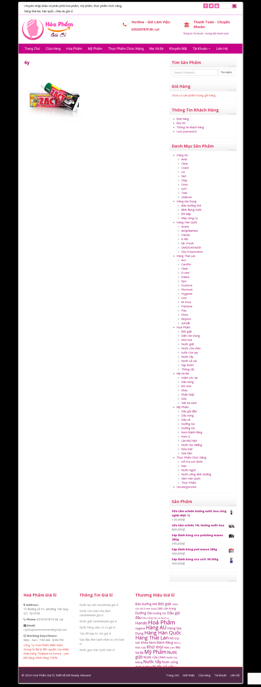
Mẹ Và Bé (156, 49)
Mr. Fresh (187, 243)
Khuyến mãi (178, 49)
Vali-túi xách (189, 403)
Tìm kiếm (226, 72)
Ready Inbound (81, 675)
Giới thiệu (189, 675)
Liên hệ (222, 49)
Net (183, 176)
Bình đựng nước (191, 210)
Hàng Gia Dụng (186, 201)
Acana (185, 226)
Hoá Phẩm (183, 327)
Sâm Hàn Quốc (191, 478)
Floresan (187, 289)
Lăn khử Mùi (189, 440)
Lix (183, 172)
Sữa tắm (186, 453)
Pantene (186, 306)
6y (26, 62)
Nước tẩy (187, 356)
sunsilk (185, 323)
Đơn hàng (183, 119)
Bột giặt (186, 331)
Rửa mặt (187, 449)
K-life (184, 239)
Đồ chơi (186, 386)
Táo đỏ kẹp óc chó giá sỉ (95, 633)
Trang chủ (32, 49)
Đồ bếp (186, 214)
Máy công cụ (189, 218)
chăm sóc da (189, 377)
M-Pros (186, 302)
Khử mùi (186, 340)
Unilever (186, 197)
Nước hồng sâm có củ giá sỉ (97, 627)
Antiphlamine (189, 230)
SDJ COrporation (192, 251)
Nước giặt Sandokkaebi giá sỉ (98, 621)
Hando (185, 235)
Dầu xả (185, 419)
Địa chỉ (181, 123)
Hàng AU (182, 155)
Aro (183, 260)
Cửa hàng (53, 49)
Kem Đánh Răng (191, 432)
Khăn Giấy (187, 394)
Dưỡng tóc (188, 428)
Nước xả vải (189, 361)
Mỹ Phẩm (183, 407)
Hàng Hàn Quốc (187, 222)
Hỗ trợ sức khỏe (192, 461)
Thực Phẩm (188, 482)
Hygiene (186, 293)
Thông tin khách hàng (190, 127)
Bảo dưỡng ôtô (191, 205)
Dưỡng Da (188, 424)
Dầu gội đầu (189, 411)
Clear (184, 163)
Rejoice (186, 319)
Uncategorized (186, 487)
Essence (186, 285)
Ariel (184, 159)
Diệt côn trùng (190, 335)
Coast (185, 168)
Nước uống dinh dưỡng (196, 474)
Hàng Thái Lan (186, 256)
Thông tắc (188, 369)
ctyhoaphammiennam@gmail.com (45, 629)
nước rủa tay (189, 352)
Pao (183, 310)
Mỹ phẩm (95, 49)
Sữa (183, 398)
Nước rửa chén (191, 348)
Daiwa (185, 277)
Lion (184, 298)
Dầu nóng (187, 382)
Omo (184, 184)
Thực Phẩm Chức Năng (126, 49)
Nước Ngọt (188, 470)
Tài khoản (200, 49)
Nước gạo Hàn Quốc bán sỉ (97, 650)
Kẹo (183, 466)
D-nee (185, 272)
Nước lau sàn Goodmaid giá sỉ (98, 605)
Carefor (186, 264)
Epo (183, 281)
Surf (183, 189)
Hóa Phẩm (74, 49)
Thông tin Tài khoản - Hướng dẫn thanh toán (206, 33)
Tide (184, 193)
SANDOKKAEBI (191, 247)
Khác (184, 390)
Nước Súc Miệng (191, 445)
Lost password (186, 131)
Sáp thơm (187, 365)
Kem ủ (185, 436)
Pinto (184, 314)
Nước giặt (187, 344)
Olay (184, 180)
